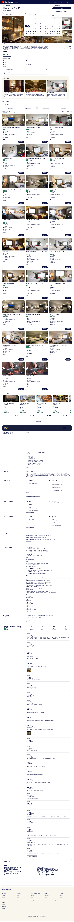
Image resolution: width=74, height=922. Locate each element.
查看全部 (4, 66)
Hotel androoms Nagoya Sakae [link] (10, 868)
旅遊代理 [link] (32, 900)
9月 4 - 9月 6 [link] (63, 108)
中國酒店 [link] (3, 895)
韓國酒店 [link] (3, 910)
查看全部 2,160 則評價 (7, 56)
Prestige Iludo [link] (7, 870)
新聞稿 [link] (32, 897)
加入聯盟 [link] (32, 895)
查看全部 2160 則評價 (32, 856)
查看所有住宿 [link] (7, 5)
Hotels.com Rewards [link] (63, 900)
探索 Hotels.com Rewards (61, 11)
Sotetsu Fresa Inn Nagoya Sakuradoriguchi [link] (12, 871)
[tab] (5, 864)
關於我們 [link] (61, 895)
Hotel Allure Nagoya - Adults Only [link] (43, 871)
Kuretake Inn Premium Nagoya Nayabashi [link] (12, 867)
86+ (69, 40)
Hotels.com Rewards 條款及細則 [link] (50, 900)
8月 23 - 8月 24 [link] (10, 108)
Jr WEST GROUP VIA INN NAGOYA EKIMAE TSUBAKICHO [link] (47, 870)
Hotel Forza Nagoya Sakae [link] (42, 873)
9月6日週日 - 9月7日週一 (32, 14)
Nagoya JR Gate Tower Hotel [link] (10, 876)
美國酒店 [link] (3, 902)
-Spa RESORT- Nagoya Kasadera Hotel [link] (11, 873)
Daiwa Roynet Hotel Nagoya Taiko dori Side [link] (45, 868)
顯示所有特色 (28, 541)
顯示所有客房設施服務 (30, 527)
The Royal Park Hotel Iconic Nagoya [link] (11, 869)
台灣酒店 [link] (3, 900)
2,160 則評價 (6, 630)
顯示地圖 (28, 453)
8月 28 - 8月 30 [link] (46, 108)
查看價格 (21, 141)
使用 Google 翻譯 (30, 646)
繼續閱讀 (27, 467)
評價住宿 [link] (18, 900)
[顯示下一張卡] (71, 407)
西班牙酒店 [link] (4, 906)
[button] (31, 24)
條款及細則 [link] (47, 895)
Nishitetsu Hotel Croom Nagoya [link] (10, 879)
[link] (62, 15)
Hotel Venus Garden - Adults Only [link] (43, 877)
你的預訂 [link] (18, 895)
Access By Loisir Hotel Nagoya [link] (43, 878)
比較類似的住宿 (38, 421)
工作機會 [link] (61, 897)
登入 (71, 2)
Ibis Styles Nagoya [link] (8, 874)
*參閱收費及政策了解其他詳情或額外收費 (33, 496)
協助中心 (60, 2)
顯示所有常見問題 (29, 621)
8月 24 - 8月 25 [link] (28, 108)
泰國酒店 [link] (3, 908)
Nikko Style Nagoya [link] (8, 877)
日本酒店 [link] (3, 897)
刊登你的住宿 (54, 2)
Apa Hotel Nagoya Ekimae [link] (9, 875)
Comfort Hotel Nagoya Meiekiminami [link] (44, 875)
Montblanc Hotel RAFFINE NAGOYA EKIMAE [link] (45, 874)
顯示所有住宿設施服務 (30, 512)
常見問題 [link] (18, 897)
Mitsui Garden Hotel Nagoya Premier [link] (11, 878)
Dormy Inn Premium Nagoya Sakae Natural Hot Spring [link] (47, 869)
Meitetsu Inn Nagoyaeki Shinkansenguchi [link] (45, 872)
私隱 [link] (46, 897)
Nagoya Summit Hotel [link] (41, 867)
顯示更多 (28, 492)
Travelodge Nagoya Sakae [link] (42, 876)
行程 (64, 2)
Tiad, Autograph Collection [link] (9, 872)
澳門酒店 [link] (3, 904)
